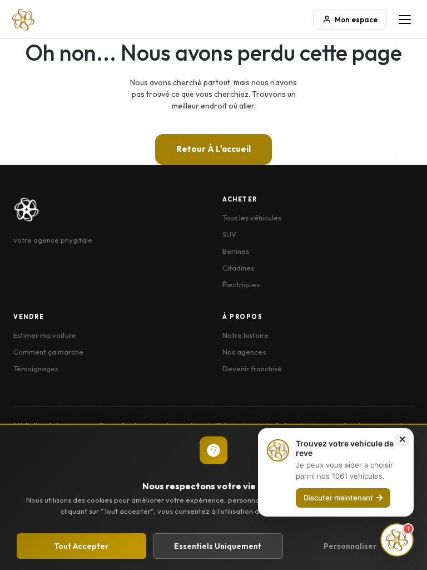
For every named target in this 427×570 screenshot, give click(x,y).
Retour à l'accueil (213, 149)
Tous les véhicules (251, 217)
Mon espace (356, 19)
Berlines (235, 251)
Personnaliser (350, 546)
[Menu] (405, 19)
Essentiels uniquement (217, 546)
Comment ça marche (48, 351)
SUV (229, 234)
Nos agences (244, 351)
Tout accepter (81, 546)
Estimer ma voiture (44, 335)
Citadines (238, 267)
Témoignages (35, 368)
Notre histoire (245, 335)
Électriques (241, 284)
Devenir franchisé (252, 368)
